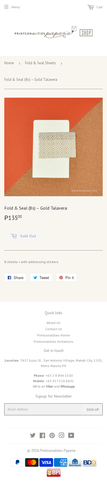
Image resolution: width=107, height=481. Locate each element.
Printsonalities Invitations (53, 341)
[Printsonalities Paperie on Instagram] (61, 436)
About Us (53, 322)
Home (9, 63)
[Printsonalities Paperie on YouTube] (71, 436)
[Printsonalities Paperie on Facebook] (42, 436)
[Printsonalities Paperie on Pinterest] (52, 436)
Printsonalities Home (53, 335)
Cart (99, 7)
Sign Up (92, 409)
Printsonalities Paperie (58, 450)
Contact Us (53, 329)
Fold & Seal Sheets (40, 63)
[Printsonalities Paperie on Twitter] (33, 436)
